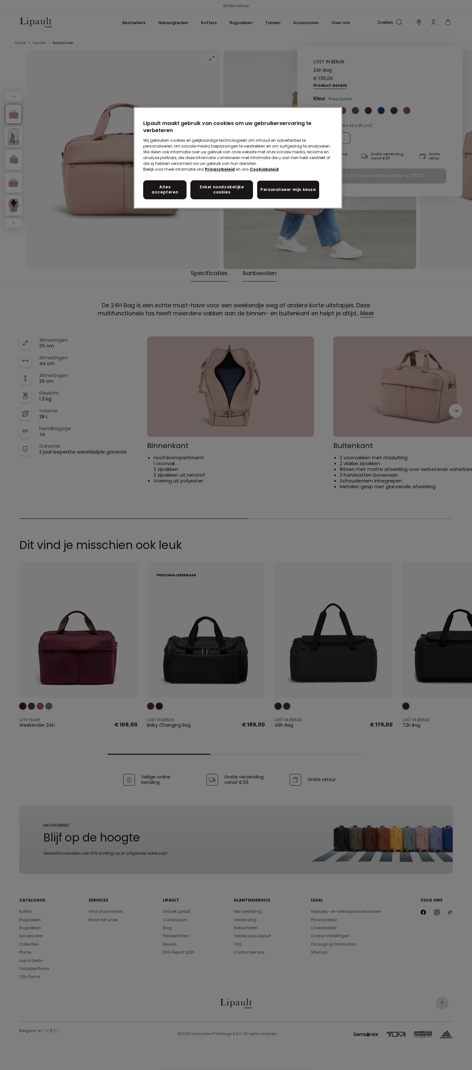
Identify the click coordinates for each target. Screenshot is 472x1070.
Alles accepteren (165, 189)
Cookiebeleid (264, 169)
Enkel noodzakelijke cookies (222, 189)
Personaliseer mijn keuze (288, 189)
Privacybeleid (220, 169)
